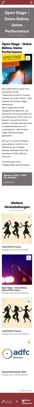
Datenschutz (27, 403)
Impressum (26, 400)
